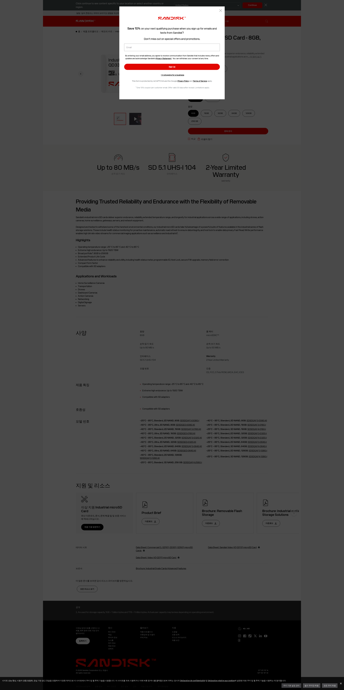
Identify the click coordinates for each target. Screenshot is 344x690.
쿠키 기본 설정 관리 (291, 685)
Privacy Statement (163, 58)
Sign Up (172, 67)
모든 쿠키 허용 (330, 685)
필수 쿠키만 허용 (312, 685)
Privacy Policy (183, 81)
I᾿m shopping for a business (172, 75)
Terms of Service (200, 81)
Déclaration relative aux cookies (221, 680)
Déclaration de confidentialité (192, 680)
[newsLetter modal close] (220, 10)
